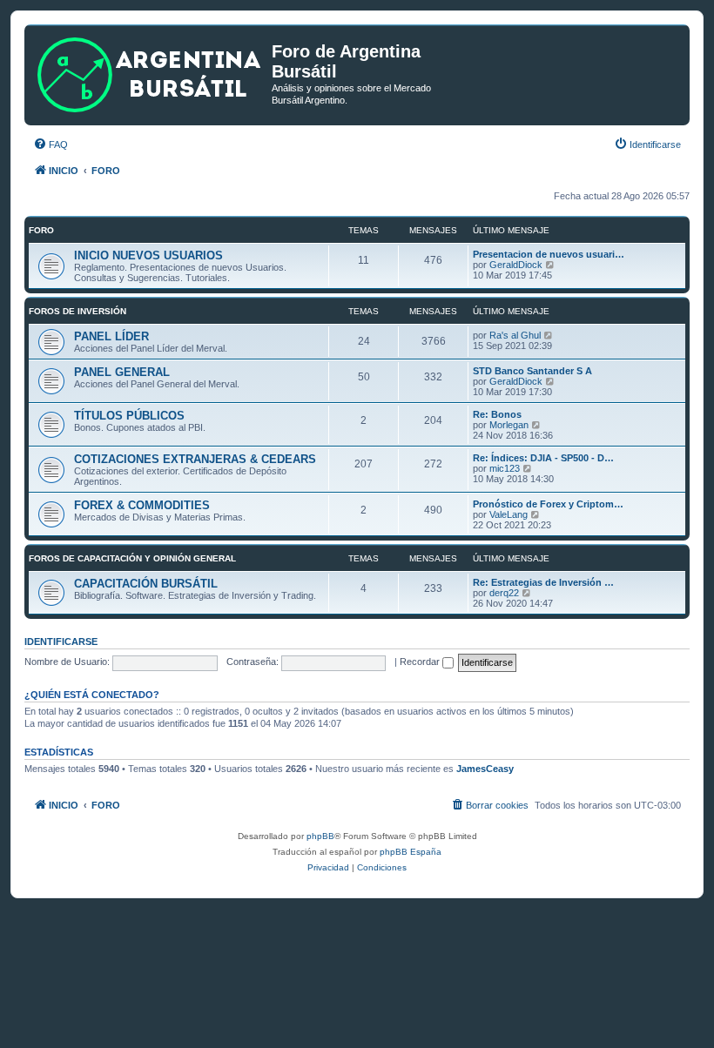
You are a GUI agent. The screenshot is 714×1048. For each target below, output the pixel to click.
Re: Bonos (497, 414)
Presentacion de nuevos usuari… (548, 254)
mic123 (504, 468)
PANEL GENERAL (122, 372)
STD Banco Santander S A (532, 371)
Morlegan (509, 425)
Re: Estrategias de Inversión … (543, 582)
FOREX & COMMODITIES (142, 505)
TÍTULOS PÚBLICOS (129, 415)
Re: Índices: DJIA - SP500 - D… (543, 458)
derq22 (504, 593)
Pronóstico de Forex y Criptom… (548, 504)
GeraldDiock (515, 264)
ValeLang (508, 514)
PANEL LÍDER (111, 336)
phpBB (320, 836)
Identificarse (61, 641)
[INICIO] (150, 71)
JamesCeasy (485, 768)
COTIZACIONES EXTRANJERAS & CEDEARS (195, 459)
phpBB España (410, 852)
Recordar (421, 661)
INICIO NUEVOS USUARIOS (148, 255)
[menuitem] (50, 144)
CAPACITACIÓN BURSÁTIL (146, 583)
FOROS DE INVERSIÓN (77, 311)
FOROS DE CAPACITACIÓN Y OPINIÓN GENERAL (132, 558)
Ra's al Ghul (515, 335)
